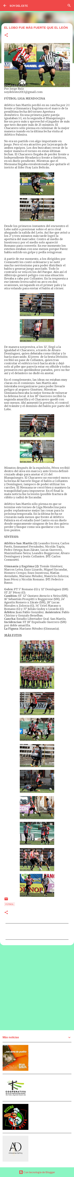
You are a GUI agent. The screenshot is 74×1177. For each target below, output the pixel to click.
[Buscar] (69, 5)
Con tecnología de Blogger (39, 1172)
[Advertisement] (37, 987)
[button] (6, 35)
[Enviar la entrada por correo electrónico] (6, 900)
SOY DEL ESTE (19, 5)
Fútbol (10, 904)
